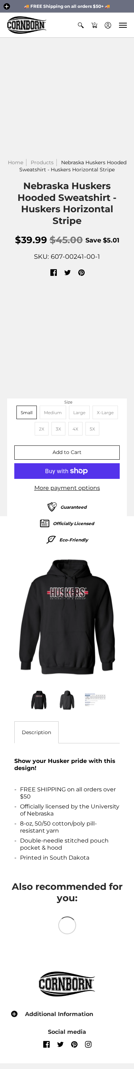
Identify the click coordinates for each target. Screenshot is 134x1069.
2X (41, 429)
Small (27, 412)
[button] (7, 6)
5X (92, 429)
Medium (53, 412)
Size (68, 402)
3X (58, 429)
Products (42, 162)
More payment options (67, 488)
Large (79, 412)
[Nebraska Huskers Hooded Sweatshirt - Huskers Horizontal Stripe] (67, 617)
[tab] (36, 732)
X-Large (105, 412)
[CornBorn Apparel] (26, 25)
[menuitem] (81, 25)
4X (75, 429)
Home (15, 162)
